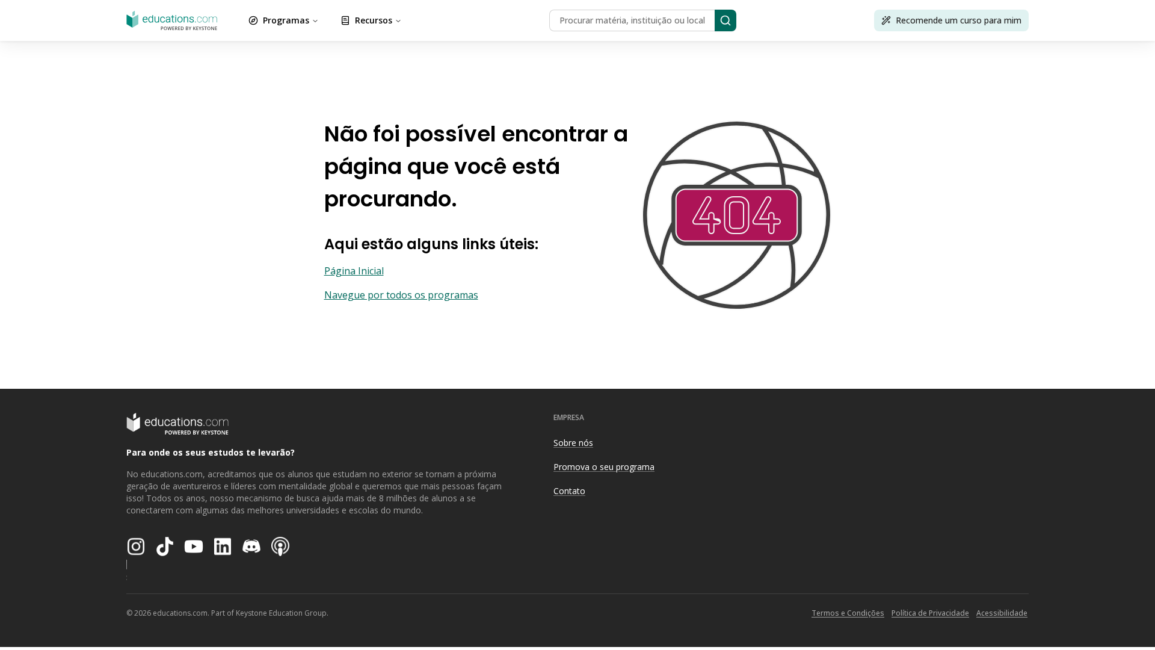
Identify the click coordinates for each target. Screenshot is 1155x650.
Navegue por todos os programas (401, 295)
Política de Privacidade (930, 613)
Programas (286, 20)
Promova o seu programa (603, 466)
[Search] (725, 20)
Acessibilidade (1001, 613)
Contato (569, 491)
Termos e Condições (848, 613)
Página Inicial (354, 270)
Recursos (373, 20)
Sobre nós (573, 442)
